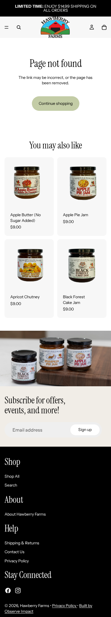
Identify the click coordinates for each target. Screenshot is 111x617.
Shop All (12, 476)
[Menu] (6, 27)
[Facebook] (8, 590)
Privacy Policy (17, 560)
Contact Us (14, 552)
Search (11, 485)
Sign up (85, 429)
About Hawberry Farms (25, 514)
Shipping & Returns (22, 543)
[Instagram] (18, 590)
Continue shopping (56, 103)
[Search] (19, 27)
